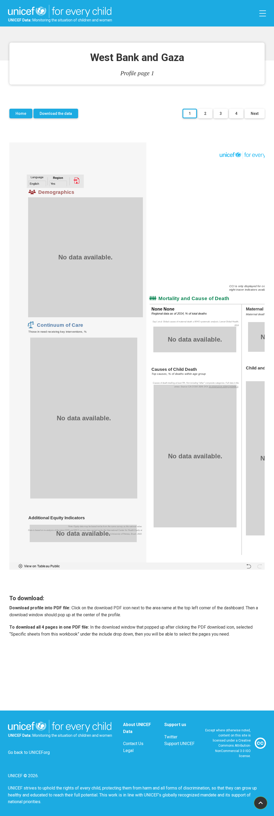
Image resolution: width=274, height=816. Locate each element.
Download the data (56, 113)
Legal (128, 750)
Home (21, 113)
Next (254, 113)
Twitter (170, 736)
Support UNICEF (179, 743)
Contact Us (133, 743)
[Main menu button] (263, 13)
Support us (175, 724)
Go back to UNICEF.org (29, 752)
